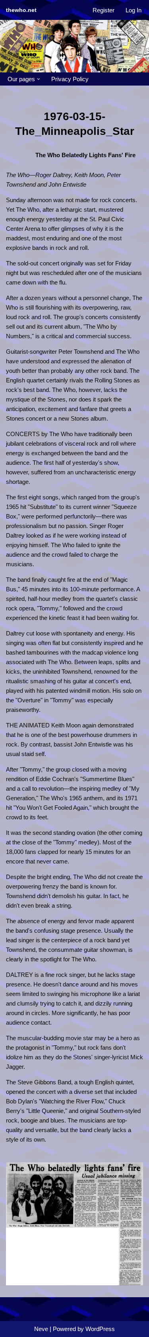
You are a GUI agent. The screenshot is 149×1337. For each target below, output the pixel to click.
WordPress (100, 1328)
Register (103, 10)
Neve (41, 1328)
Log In (133, 10)
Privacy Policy (70, 79)
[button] (38, 79)
